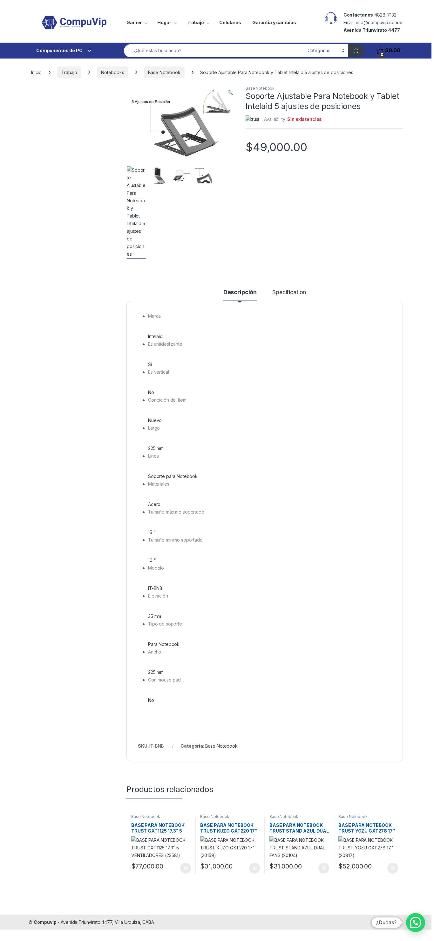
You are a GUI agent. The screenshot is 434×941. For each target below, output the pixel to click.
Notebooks (112, 72)
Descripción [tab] (240, 292)
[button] (230, 92)
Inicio (36, 72)
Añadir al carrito (184, 868)
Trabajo (195, 22)
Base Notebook (164, 72)
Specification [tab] (289, 292)
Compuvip (45, 922)
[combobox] (214, 50)
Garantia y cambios (274, 22)
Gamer (134, 22)
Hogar (164, 22)
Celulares (230, 22)
